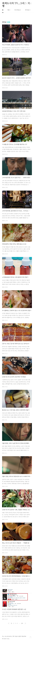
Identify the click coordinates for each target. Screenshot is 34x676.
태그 (9, 10)
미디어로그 (17, 10)
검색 (26, 3)
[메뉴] (30, 3)
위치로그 (27, 10)
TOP (30, 637)
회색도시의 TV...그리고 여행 (16, 3)
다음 (25, 623)
